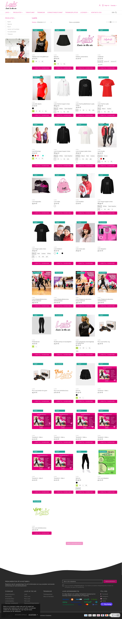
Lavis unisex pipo (80, 249)
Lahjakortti (100, 56)
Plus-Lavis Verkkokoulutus (61, 390)
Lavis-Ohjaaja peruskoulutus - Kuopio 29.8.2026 (84, 300)
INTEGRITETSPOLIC (21, 614)
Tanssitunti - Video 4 (81, 437)
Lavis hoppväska (36, 201)
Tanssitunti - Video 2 (37, 437)
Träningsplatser (47, 594)
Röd (101, 159)
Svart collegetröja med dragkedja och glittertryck (85, 342)
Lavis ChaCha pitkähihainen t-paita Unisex (85, 104)
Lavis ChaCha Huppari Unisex (62, 104)
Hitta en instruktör (48, 596)
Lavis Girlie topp (36, 151)
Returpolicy (8, 596)
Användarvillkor (9, 598)
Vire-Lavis (27, 601)
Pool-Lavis (27, 596)
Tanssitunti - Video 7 (59, 478)
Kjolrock (56, 56)
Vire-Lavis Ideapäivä (103, 478)
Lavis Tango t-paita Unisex (39, 249)
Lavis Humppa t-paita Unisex (83, 151)
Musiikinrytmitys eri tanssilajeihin (62, 341)
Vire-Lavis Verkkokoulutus (39, 528)
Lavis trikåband (58, 249)
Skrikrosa (38, 155)
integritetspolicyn (79, 585)
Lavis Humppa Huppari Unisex (62, 151)
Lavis (11, 5)
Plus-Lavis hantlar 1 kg (104, 341)
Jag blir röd (35, 155)
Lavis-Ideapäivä (102, 249)
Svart (55, 61)
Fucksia (60, 253)
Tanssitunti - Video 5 (103, 437)
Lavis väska (57, 201)
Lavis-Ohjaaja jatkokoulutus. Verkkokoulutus (61, 300)
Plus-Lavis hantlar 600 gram (39, 390)
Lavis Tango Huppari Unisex (105, 201)
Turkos (43, 155)
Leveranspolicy (9, 601)
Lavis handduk (80, 201)
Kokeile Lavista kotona (82, 56)
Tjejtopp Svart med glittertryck (40, 56)
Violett (40, 155)
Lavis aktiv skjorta (36, 104)
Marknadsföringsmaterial (31, 603)
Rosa (55, 206)
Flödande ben (36, 341)
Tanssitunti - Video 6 (37, 478)
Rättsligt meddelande (11, 603)
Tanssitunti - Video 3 (59, 437)
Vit (45, 155)
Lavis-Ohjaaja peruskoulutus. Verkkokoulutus (105, 300)
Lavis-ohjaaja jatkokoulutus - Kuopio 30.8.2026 (39, 300)
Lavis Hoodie (101, 151)
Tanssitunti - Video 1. (103, 390)
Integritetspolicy (10, 594)
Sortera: (34, 22)
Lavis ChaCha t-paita (103, 104)
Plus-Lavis (27, 598)
